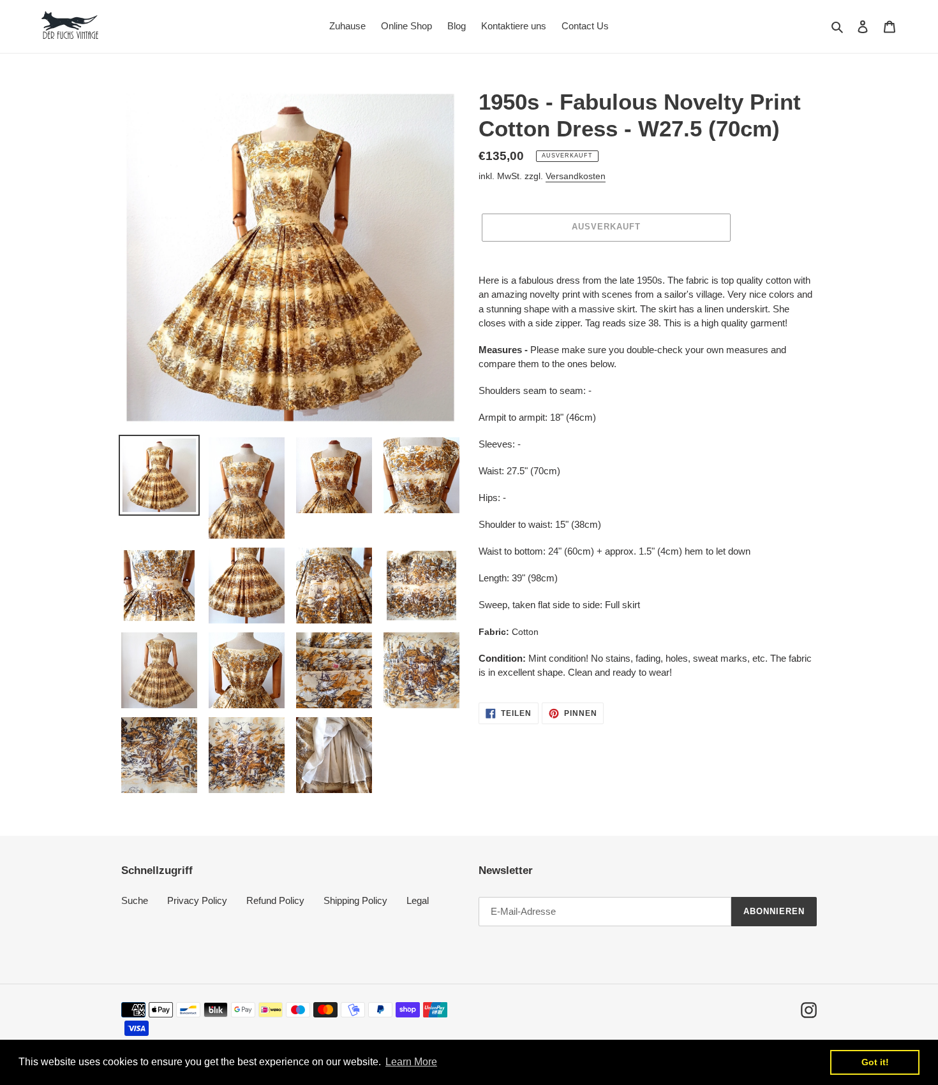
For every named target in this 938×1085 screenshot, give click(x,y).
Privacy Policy (197, 900)
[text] (648, 476)
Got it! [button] (875, 1062)
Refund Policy (275, 900)
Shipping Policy (355, 900)
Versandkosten (576, 176)
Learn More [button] (411, 1061)
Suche (134, 900)
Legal (417, 900)
